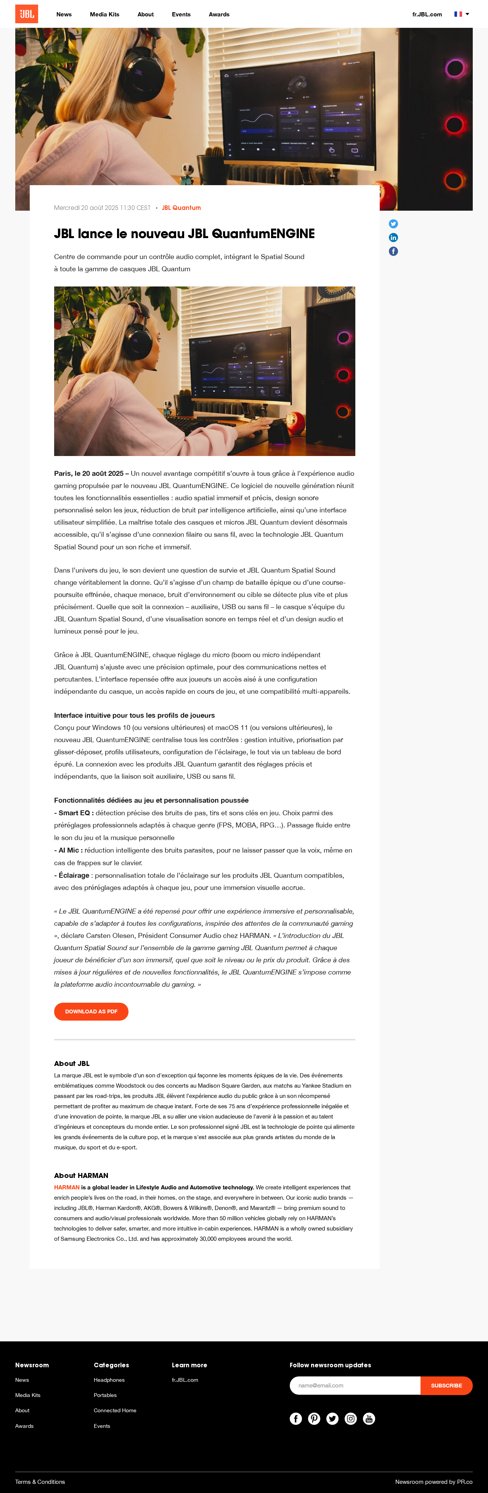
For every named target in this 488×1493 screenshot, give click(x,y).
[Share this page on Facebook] (393, 251)
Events (102, 1426)
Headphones (109, 1380)
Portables (105, 1395)
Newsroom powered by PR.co (434, 1482)
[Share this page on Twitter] (393, 224)
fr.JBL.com (427, 14)
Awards (24, 1426)
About (22, 1410)
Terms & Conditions (40, 1482)
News (22, 1380)
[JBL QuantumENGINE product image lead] (204, 370)
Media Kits (27, 1395)
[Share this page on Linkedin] (393, 237)
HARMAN (67, 1187)
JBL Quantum (181, 207)
